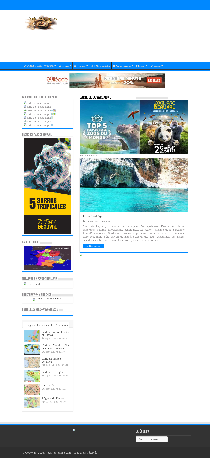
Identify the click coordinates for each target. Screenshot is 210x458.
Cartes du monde (123, 66)
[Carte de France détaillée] (32, 362)
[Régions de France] (32, 402)
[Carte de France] (47, 257)
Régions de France (53, 398)
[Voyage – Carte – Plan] (41, 22)
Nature (142, 66)
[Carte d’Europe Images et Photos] (32, 336)
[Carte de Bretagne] (32, 376)
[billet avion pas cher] (47, 299)
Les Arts (157, 66)
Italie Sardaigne (93, 216)
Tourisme (81, 66)
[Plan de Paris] (32, 389)
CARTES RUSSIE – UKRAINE (40, 66)
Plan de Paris (49, 385)
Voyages (65, 66)
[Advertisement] (125, 38)
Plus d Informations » (93, 246)
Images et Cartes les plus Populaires (46, 325)
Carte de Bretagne (52, 372)
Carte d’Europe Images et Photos (55, 333)
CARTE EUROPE (102, 66)
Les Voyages (92, 221)
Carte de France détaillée (51, 360)
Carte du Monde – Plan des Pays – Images (56, 347)
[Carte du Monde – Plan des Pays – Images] (32, 349)
